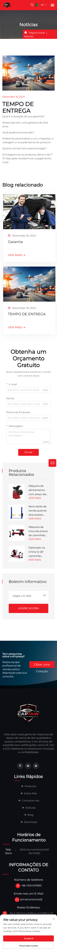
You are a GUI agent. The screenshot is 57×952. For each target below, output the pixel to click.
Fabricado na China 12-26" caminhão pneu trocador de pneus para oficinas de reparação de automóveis (37, 552)
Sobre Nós (30, 793)
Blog (30, 814)
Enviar (28, 452)
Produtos (30, 786)
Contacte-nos (30, 800)
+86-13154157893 (31, 885)
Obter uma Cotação (42, 665)
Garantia (15, 242)
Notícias (30, 807)
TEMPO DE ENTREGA (27, 314)
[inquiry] (52, 463)
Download (30, 822)
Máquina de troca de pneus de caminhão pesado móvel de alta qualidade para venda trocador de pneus (38, 531)
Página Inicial (37, 32)
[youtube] (36, 766)
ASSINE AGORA (28, 608)
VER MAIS (15, 255)
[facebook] (20, 766)
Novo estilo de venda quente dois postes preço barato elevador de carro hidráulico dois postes (38, 511)
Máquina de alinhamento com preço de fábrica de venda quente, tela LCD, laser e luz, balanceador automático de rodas (37, 490)
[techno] (28, 712)
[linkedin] (28, 766)
